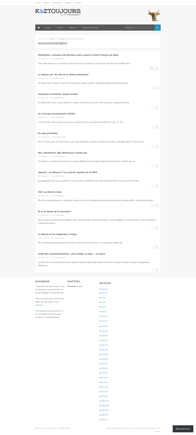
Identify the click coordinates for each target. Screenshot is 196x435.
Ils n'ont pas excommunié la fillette (56, 113)
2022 (104, 340)
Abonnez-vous (183, 428)
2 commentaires (58, 195)
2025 (104, 326)
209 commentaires (59, 137)
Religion (46, 2)
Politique (68, 2)
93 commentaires (58, 58)
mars (103, 311)
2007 (105, 410)
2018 (104, 359)
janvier (104, 321)
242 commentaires (58, 117)
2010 (104, 396)
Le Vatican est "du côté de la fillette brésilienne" (63, 74)
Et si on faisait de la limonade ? (54, 211)
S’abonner (73, 27)
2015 (104, 373)
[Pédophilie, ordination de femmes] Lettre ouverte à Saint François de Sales (78, 55)
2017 (104, 363)
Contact (60, 27)
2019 (104, 354)
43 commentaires (58, 176)
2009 (105, 401)
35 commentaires (57, 98)
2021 (104, 345)
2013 (104, 382)
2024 (104, 331)
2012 (104, 387)
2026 (104, 289)
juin (103, 297)
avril (103, 307)
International (57, 2)
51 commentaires (59, 156)
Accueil (38, 27)
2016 (104, 368)
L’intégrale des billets (90, 27)
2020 (104, 350)
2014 (104, 377)
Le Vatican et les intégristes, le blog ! (57, 234)
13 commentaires (58, 215)
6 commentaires (59, 238)
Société (38, 2)
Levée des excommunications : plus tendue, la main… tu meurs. (72, 254)
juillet (104, 293)
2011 (104, 391)
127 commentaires (59, 257)
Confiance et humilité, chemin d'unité (58, 94)
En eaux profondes (48, 133)
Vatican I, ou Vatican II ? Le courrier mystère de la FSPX (67, 172)
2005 (104, 419)
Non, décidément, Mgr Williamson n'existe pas (62, 153)
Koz (151, 68)
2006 (104, 415)
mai (103, 302)
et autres (78, 2)
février (104, 316)
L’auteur (48, 27)
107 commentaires (58, 78)
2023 (104, 336)
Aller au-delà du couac (50, 192)
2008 (105, 405)
